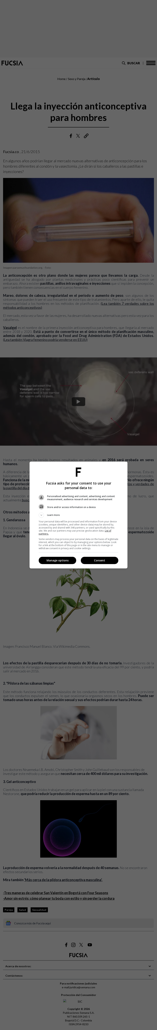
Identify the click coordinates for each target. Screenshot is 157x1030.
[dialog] (78, 515)
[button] (78, 515)
